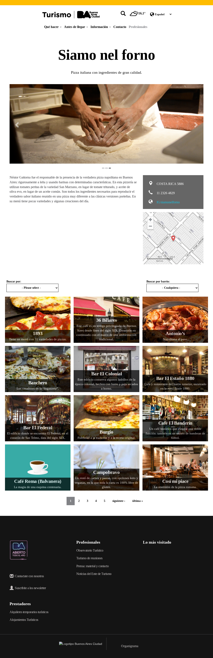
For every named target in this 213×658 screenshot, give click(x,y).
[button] (14, 123)
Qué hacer (51, 27)
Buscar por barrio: (158, 281)
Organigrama (129, 646)
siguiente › (118, 500)
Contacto (119, 27)
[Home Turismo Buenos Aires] (71, 14)
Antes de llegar (75, 27)
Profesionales (138, 27)
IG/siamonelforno (168, 202)
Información (99, 27)
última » (137, 500)
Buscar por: (13, 281)
